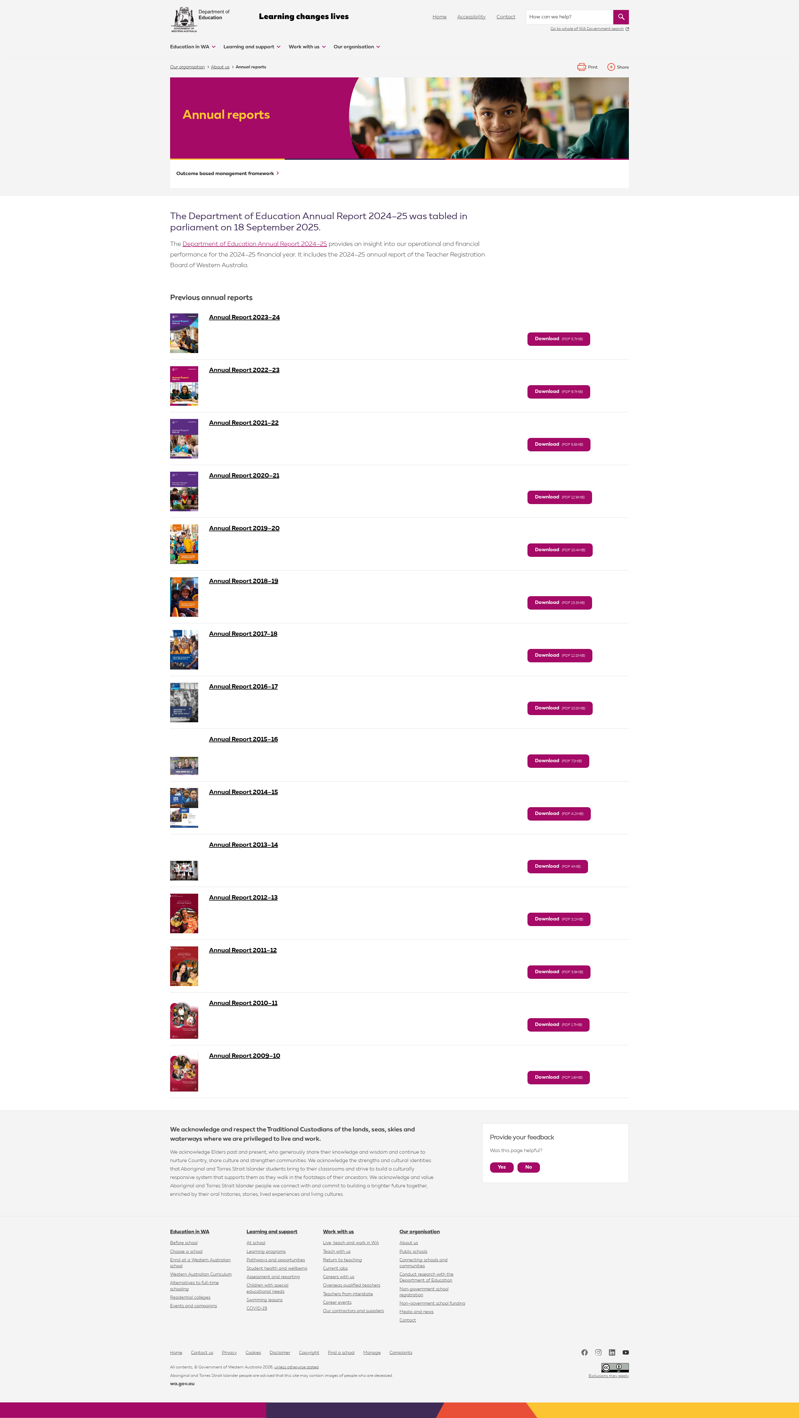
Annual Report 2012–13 (243, 898)
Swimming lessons (264, 1300)
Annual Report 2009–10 (244, 1056)
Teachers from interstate (348, 1294)
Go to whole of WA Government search (587, 29)
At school (256, 1243)
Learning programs (266, 1251)
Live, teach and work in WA (351, 1243)
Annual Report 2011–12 (243, 950)
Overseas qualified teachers (351, 1285)
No (528, 1167)
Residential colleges (190, 1297)
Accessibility (471, 17)
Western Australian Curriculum (201, 1274)
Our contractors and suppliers (353, 1311)
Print (593, 67)
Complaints (401, 1353)
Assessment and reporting (273, 1277)
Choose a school (186, 1251)
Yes (502, 1167)
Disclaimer (280, 1353)
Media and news (417, 1312)
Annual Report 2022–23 (244, 370)
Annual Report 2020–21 (244, 476)
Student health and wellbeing (277, 1268)
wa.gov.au (182, 1383)
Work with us (305, 47)
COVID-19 (257, 1308)
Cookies (253, 1353)
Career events (337, 1302)
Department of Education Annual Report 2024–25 (255, 244)
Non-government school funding (432, 1303)
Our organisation (354, 47)
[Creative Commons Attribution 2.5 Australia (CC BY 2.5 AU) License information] (615, 1368)
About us (409, 1243)
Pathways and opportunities (276, 1260)
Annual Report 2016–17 (243, 687)
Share (623, 67)
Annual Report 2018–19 (243, 581)
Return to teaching (342, 1260)
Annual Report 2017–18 (243, 634)
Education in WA (190, 47)
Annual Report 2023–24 (244, 317)
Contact (506, 17)
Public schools (413, 1251)
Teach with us (336, 1251)
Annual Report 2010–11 (243, 1003)
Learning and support (249, 47)
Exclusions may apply (609, 1376)
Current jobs (335, 1268)
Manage (372, 1353)
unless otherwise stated (296, 1367)
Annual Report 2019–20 (244, 528)
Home (440, 17)
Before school (184, 1243)
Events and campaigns (193, 1306)
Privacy (229, 1353)
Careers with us (338, 1277)
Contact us (202, 1353)
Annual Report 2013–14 (243, 845)
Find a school (341, 1353)
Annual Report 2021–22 (244, 423)
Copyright (309, 1353)
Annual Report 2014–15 (243, 792)
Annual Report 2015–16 (243, 739)
